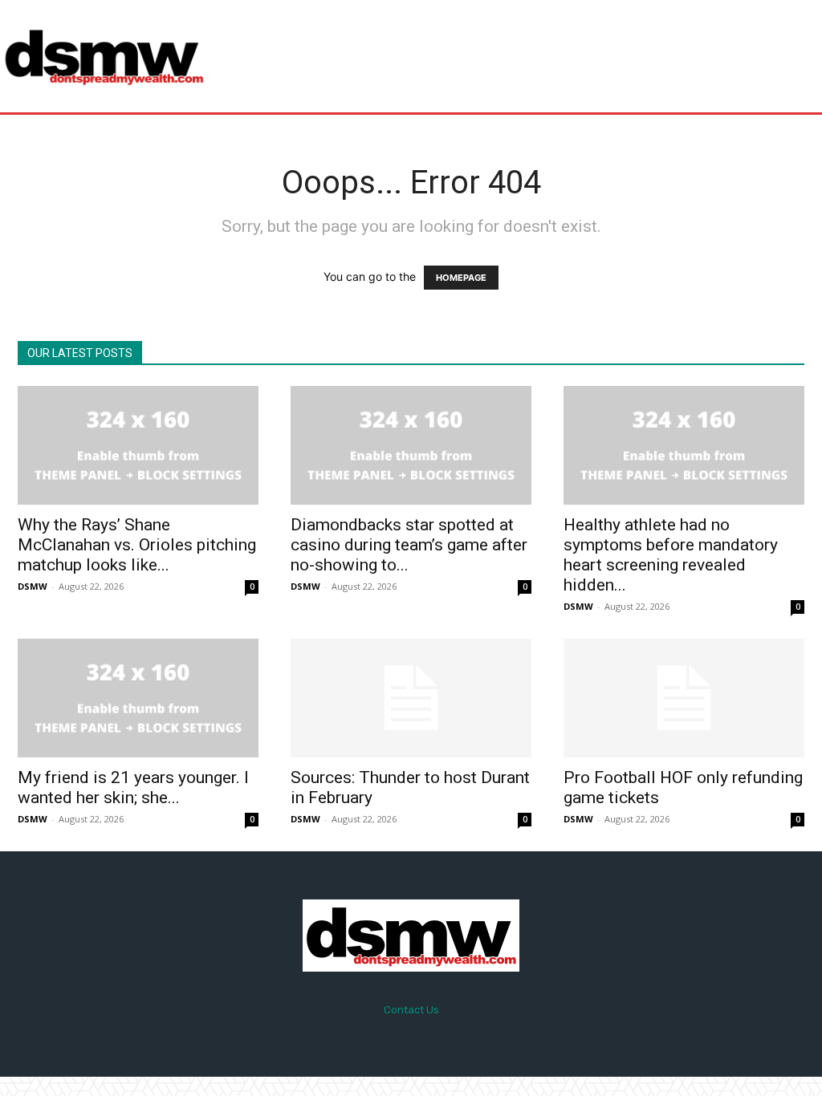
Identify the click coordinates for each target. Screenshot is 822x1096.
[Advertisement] (509, 56)
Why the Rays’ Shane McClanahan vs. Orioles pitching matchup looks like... (137, 544)
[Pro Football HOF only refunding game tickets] (684, 698)
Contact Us (411, 1010)
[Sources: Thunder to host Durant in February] (411, 698)
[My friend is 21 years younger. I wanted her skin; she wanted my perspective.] (138, 698)
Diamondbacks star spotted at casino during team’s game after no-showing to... (409, 544)
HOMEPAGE (461, 277)
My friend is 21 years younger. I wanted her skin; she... (133, 787)
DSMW (32, 586)
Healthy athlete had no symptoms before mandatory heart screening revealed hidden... (671, 555)
